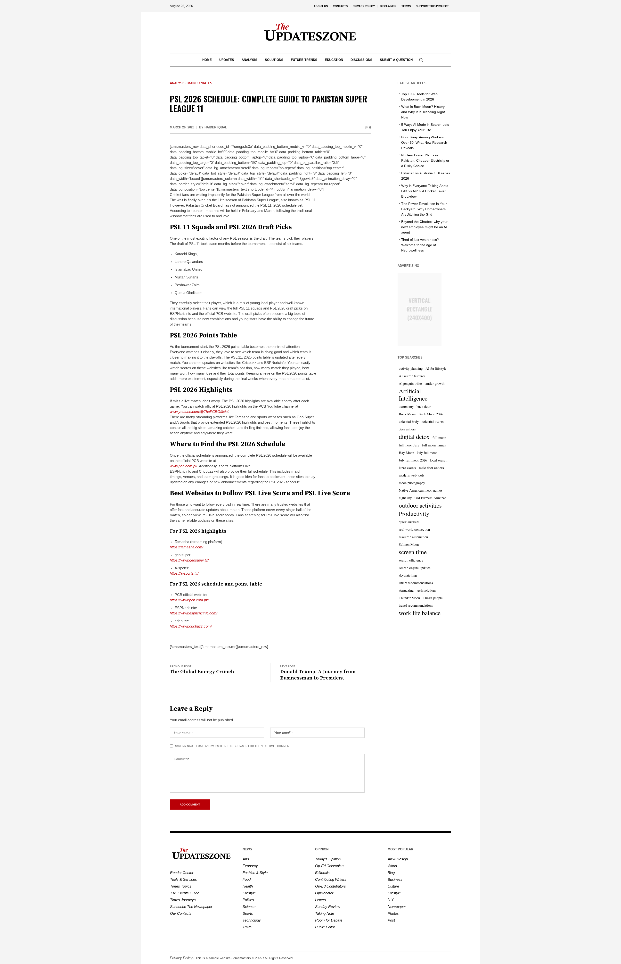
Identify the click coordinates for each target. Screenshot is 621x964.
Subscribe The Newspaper (191, 907)
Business (395, 879)
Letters (320, 900)
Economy (250, 866)
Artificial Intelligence (413, 394)
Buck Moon (407, 414)
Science (249, 907)
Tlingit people (433, 597)
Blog (391, 873)
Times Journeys (183, 900)
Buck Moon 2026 (430, 414)
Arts (246, 859)
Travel (247, 927)
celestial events (433, 421)
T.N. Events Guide (184, 893)
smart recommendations (416, 582)
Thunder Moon (409, 597)
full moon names (434, 445)
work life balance (420, 612)
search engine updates (415, 567)
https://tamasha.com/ (186, 547)
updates (204, 83)
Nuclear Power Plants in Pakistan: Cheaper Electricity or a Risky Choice (425, 160)
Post (391, 920)
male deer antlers (431, 467)
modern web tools (411, 475)
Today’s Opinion (328, 859)
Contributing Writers (330, 879)
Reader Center (181, 873)
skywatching (408, 575)
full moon (439, 437)
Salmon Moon (409, 544)
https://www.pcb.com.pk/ (189, 600)
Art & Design (398, 859)
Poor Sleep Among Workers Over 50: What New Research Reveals (424, 142)
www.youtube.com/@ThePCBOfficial (199, 412)
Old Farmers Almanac (431, 497)
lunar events (407, 467)
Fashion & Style (255, 873)
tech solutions (426, 590)
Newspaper (397, 907)
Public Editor (325, 927)
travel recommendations (416, 605)
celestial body (409, 421)
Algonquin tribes (411, 383)
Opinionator (324, 893)
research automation (413, 537)
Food (247, 879)
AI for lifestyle (436, 368)
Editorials (322, 873)
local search (438, 460)
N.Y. (391, 900)
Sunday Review (327, 907)
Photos (393, 913)
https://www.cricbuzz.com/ (191, 626)
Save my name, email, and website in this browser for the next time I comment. (233, 746)
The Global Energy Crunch (202, 672)
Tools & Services (183, 879)
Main (192, 83)
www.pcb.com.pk (183, 466)
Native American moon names (420, 490)
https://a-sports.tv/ (184, 573)
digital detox (414, 436)
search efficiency (411, 560)
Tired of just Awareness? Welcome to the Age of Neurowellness (420, 245)
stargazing (406, 590)
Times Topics (180, 886)
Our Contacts (180, 913)
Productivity (414, 513)
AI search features (412, 376)
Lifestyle (249, 893)
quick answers (409, 522)
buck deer (424, 406)
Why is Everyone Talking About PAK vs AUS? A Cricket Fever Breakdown (424, 191)
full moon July (409, 445)
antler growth (434, 383)
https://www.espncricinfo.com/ (193, 613)
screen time (413, 551)
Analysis (178, 83)
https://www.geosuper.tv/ (189, 560)
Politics (248, 900)
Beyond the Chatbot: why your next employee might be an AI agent (424, 227)
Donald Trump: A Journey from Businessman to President (318, 675)
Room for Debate (328, 920)
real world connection (414, 529)
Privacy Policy (181, 958)
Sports (248, 913)
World (392, 866)
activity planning (411, 368)
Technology (252, 920)
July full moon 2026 (413, 460)
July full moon (427, 452)
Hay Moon (406, 452)
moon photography (412, 482)
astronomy (406, 406)
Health (248, 886)
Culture (393, 886)
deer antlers (407, 429)
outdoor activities (420, 505)
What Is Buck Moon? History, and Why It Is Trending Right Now (423, 112)
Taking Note (324, 913)
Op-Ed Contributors (330, 886)
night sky (405, 497)
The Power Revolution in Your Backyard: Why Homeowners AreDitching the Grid (424, 209)
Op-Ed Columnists (329, 866)
